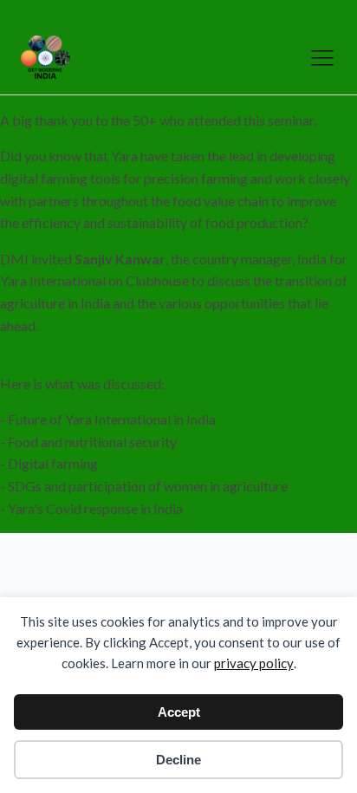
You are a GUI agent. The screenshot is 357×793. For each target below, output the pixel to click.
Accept (179, 712)
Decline (178, 759)
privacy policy (254, 663)
